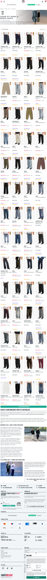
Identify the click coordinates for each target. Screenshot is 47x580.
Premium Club (27, 491)
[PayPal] (42, 524)
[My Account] (42, 1)
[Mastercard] (5, 524)
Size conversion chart (7, 487)
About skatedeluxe (27, 550)
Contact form (14, 540)
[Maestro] (12, 524)
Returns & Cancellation (23, 485)
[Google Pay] (12, 528)
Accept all (37, 577)
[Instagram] (3, 568)
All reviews (2, 554)
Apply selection (37, 570)
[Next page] (45, 29)
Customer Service (41, 487)
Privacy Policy (32, 575)
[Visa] (20, 524)
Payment (2, 550)
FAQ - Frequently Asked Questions (25, 487)
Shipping (4, 485)
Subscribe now (9, 505)
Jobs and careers (26, 552)
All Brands (26, 551)
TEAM (25, 556)
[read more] (25, 23)
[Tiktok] (7, 568)
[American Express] (27, 524)
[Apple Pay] (5, 528)
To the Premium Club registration (36, 506)
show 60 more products (24, 406)
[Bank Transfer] (20, 528)
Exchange (40, 485)
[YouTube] (12, 568)
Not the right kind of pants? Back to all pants (36, 480)
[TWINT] (35, 524)
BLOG (25, 554)
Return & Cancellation (4, 552)
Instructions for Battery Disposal (6, 556)
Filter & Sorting (5, 29)
